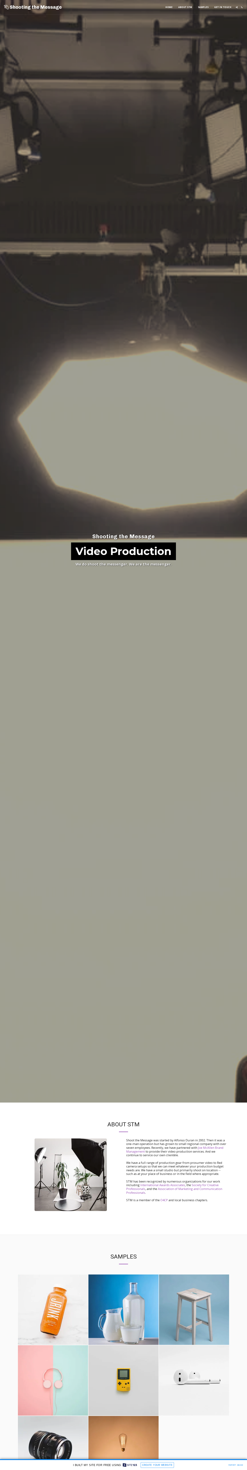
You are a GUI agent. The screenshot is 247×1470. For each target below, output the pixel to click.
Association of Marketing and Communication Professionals (174, 1191)
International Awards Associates (162, 1185)
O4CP (164, 1200)
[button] (236, 7)
